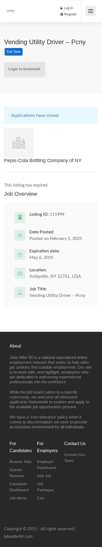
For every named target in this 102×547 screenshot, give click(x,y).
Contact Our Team (74, 457)
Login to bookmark (24, 69)
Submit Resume (17, 473)
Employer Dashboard (46, 464)
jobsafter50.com (18, 536)
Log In (68, 8)
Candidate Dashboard (19, 487)
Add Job (44, 476)
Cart (40, 498)
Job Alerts (18, 498)
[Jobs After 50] (10, 8)
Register (70, 14)
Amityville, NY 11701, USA (55, 276)
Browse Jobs (21, 461)
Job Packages (45, 487)
